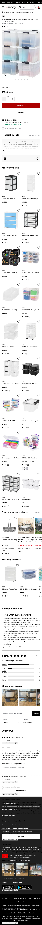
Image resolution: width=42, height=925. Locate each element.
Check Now (26, 860)
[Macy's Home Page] (11, 7)
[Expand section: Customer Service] (21, 803)
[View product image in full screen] (4, 74)
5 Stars (4, 664)
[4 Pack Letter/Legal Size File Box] (31, 294)
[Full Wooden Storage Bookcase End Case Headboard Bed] (26, 526)
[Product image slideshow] (21, 56)
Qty (8, 96)
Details (11, 92)
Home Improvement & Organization (22, 12)
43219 (15, 120)
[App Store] (8, 887)
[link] (11, 199)
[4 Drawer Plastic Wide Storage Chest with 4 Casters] (10, 574)
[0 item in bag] (38, 7)
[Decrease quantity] (4, 99)
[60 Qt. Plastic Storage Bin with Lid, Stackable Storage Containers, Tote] (29, 574)
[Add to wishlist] (36, 32)
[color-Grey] (27, 468)
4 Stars (4, 668)
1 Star (4, 680)
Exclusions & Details (16, 860)
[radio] (23, 468)
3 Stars (4, 672)
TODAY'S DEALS (7, 2)
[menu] (3, 7)
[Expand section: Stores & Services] (21, 815)
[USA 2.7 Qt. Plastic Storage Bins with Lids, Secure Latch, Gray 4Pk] (31, 442)
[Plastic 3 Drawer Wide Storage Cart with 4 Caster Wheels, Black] (31, 220)
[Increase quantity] (12, 99)
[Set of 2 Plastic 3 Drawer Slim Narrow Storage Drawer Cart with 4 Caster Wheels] (11, 483)
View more (6, 151)
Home (7, 12)
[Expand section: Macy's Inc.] (21, 821)
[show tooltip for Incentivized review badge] (15, 743)
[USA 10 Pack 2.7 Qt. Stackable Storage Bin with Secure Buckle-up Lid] (11, 405)
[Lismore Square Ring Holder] (9, 526)
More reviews (21, 790)
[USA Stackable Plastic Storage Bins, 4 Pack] (11, 257)
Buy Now (21, 112)
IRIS (3, 16)
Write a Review (35, 656)
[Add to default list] (18, 173)
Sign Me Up (21, 836)
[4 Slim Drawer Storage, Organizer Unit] (31, 183)
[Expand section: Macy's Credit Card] (21, 809)
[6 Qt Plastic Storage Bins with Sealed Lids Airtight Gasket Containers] (31, 405)
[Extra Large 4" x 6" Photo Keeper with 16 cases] (11, 442)
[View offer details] (21, 158)
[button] (21, 56)
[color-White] (23, 468)
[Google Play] (24, 887)
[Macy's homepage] (2, 12)
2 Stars (4, 676)
